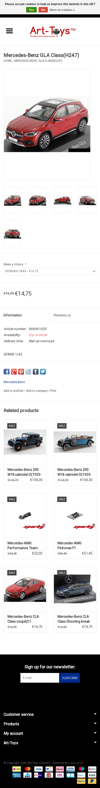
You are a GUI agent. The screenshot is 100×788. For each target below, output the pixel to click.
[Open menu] (9, 31)
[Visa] (38, 769)
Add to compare (37, 391)
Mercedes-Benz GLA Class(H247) (38, 61)
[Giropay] (37, 775)
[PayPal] (80, 781)
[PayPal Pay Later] (91, 781)
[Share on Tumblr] (36, 372)
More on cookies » (62, 10)
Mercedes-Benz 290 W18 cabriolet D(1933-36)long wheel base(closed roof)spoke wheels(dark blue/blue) (75, 472)
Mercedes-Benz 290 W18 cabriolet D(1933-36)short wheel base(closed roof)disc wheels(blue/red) (25, 472)
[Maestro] (80, 769)
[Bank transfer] (91, 775)
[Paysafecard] (80, 775)
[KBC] (27, 775)
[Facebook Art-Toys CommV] (46, 693)
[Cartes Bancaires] (70, 775)
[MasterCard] (27, 769)
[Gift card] (48, 775)
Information (13, 315)
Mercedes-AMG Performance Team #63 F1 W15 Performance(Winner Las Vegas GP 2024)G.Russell (24, 545)
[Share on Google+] (14, 372)
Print (53, 391)
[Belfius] (91, 769)
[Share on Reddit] (28, 372)
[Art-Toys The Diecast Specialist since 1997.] (59, 31)
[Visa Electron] (70, 769)
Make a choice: (15, 264)
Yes (31, 10)
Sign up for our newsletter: (50, 666)
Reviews (62, 315)
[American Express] (16, 775)
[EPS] (59, 775)
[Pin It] (21, 372)
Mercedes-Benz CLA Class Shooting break (74, 619)
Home (8, 61)
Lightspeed (75, 763)
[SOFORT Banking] (59, 769)
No (43, 10)
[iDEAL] (16, 769)
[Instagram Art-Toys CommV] (54, 693)
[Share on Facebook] (6, 372)
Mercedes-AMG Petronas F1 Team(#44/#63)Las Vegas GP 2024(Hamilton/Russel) (75, 545)
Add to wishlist (14, 391)
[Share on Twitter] (43, 372)
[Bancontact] (48, 769)
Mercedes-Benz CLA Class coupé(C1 (23, 619)
